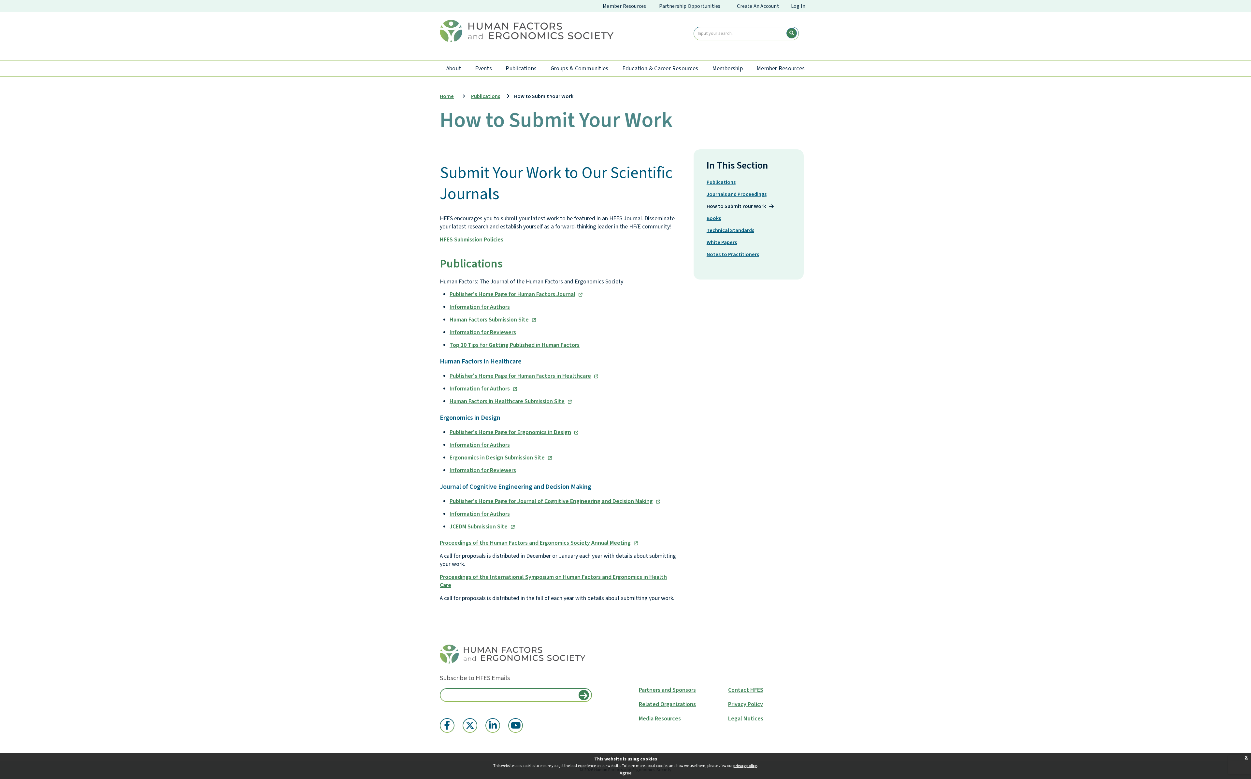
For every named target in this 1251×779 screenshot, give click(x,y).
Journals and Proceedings (737, 194)
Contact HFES (745, 690)
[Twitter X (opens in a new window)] (470, 725)
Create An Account (758, 6)
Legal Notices (745, 719)
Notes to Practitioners (733, 254)
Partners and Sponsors (667, 690)
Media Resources (660, 719)
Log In (798, 6)
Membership (727, 68)
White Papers (722, 242)
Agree (626, 773)
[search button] (791, 33)
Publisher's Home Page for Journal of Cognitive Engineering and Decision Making (551, 501)
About (453, 68)
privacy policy (745, 766)
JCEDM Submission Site (479, 527)
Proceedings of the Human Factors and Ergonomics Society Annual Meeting (535, 543)
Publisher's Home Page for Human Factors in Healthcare (520, 376)
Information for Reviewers (483, 332)
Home (447, 96)
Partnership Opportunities (689, 6)
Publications (521, 68)
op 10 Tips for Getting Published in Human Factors (516, 345)
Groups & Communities (580, 68)
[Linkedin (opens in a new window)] (492, 725)
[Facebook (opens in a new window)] (447, 725)
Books (714, 218)
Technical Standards (730, 230)
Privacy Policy (745, 704)
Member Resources (624, 6)
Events (483, 68)
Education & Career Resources (660, 68)
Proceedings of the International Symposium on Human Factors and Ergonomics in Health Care (553, 581)
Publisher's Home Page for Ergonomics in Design (510, 432)
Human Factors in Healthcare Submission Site (507, 401)
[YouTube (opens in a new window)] (515, 725)
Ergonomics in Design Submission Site (497, 458)
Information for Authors (480, 307)
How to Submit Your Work (736, 206)
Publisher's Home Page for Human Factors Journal (512, 294)
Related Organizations (667, 704)
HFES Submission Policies (471, 240)
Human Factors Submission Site (489, 320)
